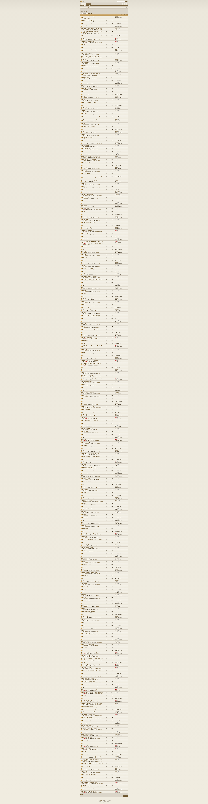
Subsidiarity (85, 605)
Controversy (85, 586)
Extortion (85, 583)
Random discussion (99, 195)
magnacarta (85, 26)
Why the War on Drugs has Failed (89, 343)
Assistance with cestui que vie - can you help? (91, 156)
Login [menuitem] (124, 4)
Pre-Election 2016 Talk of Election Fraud (90, 420)
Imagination (85, 80)
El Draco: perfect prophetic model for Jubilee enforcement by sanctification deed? (91, 50)
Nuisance (85, 334)
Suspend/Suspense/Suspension (89, 309)
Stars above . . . (86, 128)
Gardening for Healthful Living (88, 725)
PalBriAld (85, 181)
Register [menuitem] (126, 4)
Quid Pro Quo (85, 431)
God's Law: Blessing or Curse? (88, 633)
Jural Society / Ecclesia (99, 26)
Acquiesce (85, 580)
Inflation (84, 301)
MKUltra (84, 751)
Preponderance (86, 62)
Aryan (84, 200)
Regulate (84, 290)
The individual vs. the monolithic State (90, 673)
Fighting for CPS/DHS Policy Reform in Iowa (91, 56)
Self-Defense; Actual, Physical (98, 676)
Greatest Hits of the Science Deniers (89, 459)
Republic (84, 260)
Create (84, 254)
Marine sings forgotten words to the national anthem (93, 766)
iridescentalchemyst (86, 57)
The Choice (85, 417)
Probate (84, 323)
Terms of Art (97, 54)
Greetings (85, 164)
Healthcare (97, 78)
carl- (116, 164)
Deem (84, 622)
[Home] (82, 1)
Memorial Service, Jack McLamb (89, 714)
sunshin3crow (86, 29)
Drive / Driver (85, 497)
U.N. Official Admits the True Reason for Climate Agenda (92, 364)
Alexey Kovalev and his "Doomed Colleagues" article (93, 378)
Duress (84, 511)
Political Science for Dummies (88, 428)
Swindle (84, 304)
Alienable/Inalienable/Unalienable (89, 295)
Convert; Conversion (87, 569)
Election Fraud (97, 21)
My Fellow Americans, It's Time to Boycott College (92, 664)
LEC (84, 223)
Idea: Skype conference (87, 500)
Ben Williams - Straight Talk (88, 268)
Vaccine (84, 85)
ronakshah (85, 321)
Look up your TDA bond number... (89, 392)
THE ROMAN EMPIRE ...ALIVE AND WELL (90, 70)
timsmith (85, 545)
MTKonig (85, 51)
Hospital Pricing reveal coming (89, 126)
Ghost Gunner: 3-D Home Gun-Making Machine (92, 670)
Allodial (84, 594)
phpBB (101, 800)
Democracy (85, 257)
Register (89, 5)
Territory (84, 627)
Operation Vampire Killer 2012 (89, 742)
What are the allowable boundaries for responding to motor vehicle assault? (93, 36)
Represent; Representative (88, 381)
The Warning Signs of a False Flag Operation (91, 315)
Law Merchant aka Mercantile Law (89, 387)
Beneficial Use (85, 238)
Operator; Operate (86, 478)
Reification (85, 536)
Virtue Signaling (86, 357)
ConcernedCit (86, 501)
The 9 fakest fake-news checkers (89, 337)
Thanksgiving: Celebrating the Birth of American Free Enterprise (93, 242)
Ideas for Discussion (87, 785)
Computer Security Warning (88, 706)
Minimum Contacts (86, 558)
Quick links (82, 4)
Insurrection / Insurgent (87, 88)
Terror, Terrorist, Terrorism (88, 547)
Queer (84, 82)
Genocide (85, 205)
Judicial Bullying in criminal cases (89, 68)
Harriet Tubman (86, 191)
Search (82, 5)
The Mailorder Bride (87, 461)
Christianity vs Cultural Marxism (89, 681)
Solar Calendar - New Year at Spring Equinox (91, 329)
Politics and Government (98, 45)
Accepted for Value (86, 389)
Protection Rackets (86, 616)
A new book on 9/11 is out (88, 734)
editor (85, 39)
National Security (86, 233)
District (84, 503)
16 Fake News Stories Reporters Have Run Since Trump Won (93, 346)
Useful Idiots (85, 91)
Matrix (84, 96)
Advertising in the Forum (87, 667)
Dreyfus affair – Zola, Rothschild (89, 189)
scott (84, 769)
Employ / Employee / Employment (89, 508)
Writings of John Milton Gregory (89, 644)
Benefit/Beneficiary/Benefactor (89, 611)
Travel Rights (97, 33)
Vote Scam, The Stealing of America (89, 467)
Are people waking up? (87, 737)
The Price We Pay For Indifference (89, 578)
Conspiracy (85, 186)
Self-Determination (86, 409)
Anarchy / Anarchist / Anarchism (89, 298)
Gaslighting (85, 170)
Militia (84, 65)
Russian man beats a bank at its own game (91, 453)
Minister (84, 312)
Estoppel (84, 436)
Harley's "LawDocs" (86, 173)
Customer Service (86, 38)
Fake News (96, 338)
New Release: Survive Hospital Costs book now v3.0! (93, 692)
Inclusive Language (86, 162)
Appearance (85, 517)
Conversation (85, 282)
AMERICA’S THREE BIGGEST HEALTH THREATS (91, 678)
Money (84, 403)
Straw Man (85, 372)
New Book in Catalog (87, 731)
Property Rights (97, 121)
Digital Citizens (86, 208)
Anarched (116, 213)
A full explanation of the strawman (89, 159)
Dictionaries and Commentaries (89, 614)
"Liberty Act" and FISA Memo (88, 227)
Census (84, 123)
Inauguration (85, 384)
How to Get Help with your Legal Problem (91, 533)
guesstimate (86, 390)
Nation (84, 262)
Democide (85, 236)
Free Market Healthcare (87, 213)
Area (84, 630)
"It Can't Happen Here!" (87, 754)
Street (84, 352)
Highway (84, 483)
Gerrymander (85, 225)
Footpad (85, 17)
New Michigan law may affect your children (91, 686)
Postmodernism (86, 145)
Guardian (85, 45)
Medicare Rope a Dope (87, 77)
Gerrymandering (86, 423)
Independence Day (86, 684)
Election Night (85, 414)
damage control (86, 729)
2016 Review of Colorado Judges (89, 439)
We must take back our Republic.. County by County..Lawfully (91, 74)
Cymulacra (85, 78)
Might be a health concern (88, 194)
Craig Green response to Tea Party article (90, 709)
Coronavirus (85, 107)
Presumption (85, 591)
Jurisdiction (85, 369)
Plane (84, 608)
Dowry (84, 99)
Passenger (85, 349)
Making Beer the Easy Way (88, 700)
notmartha (85, 54)
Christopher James (86, 47)
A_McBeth (116, 128)
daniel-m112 (85, 33)
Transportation (86, 492)
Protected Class (86, 197)
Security (96, 228)
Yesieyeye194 (86, 192)
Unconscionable (86, 528)
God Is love (85, 318)
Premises (85, 284)
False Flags (97, 316)
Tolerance (85, 113)
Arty (102, 801)
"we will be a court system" (88, 25)
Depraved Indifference (87, 53)
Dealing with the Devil (87, 472)
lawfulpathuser (86, 735)
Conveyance (85, 489)
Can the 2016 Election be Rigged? (89, 470)
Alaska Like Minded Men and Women (90, 728)
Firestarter (85, 21)
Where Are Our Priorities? (88, 697)
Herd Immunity (86, 93)
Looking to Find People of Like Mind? (90, 782)
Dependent (85, 542)
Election (84, 464)
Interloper (85, 555)
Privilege (84, 202)
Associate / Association (87, 355)
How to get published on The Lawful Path (91, 652)
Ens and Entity (85, 519)
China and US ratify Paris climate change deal (91, 456)
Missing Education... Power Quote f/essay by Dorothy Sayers (93, 117)
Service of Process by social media (89, 447)
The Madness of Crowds (87, 638)
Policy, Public (85, 445)
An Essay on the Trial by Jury (88, 412)
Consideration (85, 575)
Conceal (84, 619)
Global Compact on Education (88, 148)
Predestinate (85, 151)
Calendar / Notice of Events (99, 501)
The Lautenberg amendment (88, 777)
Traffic (84, 495)
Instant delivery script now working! (90, 720)
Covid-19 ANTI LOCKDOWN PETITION (90, 102)
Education (95, 75)
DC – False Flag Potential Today (89, 307)
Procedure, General (99, 29)
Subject (84, 561)
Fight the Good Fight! (87, 641)
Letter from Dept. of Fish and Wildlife (90, 481)
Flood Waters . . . (86, 131)
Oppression (85, 340)
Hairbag (84, 134)
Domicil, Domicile (86, 553)
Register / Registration (87, 211)
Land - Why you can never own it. (89, 167)
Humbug (84, 183)
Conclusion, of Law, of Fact (88, 442)
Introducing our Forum (87, 748)
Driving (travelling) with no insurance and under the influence (92, 32)
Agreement (85, 597)
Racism (84, 695)
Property (84, 625)
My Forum (85, 771)
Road (84, 434)
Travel (84, 475)
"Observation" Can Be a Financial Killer (90, 689)
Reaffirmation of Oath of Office (89, 788)
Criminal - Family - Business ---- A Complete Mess (92, 28)
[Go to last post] (118, 20)
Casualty (84, 251)
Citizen (84, 450)
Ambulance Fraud (86, 600)
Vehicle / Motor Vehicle (87, 486)
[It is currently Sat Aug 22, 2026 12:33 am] (126, 7)
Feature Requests (86, 740)
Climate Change (97, 361)
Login (85, 5)
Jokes (97, 132)
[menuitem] (122, 4)
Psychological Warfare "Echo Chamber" (90, 649)
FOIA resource (86, 366)
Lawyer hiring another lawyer (88, 320)
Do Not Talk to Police (87, 675)
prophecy (85, 775)
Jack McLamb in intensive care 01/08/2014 (91, 722)
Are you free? (85, 153)
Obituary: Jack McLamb (87, 717)
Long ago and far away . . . (88, 137)
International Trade (86, 400)
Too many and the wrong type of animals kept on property (92, 120)
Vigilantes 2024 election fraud (88, 20)
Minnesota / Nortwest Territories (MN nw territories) (93, 763)
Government (85, 248)
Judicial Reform (97, 440)
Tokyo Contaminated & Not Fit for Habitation (91, 662)
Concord (84, 287)
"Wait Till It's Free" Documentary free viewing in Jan (92, 539)
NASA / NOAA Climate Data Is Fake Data (90, 360)
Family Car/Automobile (87, 271)
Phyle (84, 265)
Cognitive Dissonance (87, 564)
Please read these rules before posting (90, 791)
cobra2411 (85, 121)
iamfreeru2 (86, 712)
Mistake (84, 525)
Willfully (84, 514)
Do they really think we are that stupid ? (90, 774)
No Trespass (85, 636)
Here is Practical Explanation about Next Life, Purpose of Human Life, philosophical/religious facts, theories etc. (93, 177)
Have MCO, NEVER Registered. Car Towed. (91, 23)
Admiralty (85, 395)
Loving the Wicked (86, 142)
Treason (84, 293)
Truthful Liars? (86, 398)
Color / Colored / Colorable (88, 530)
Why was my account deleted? (88, 41)
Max (116, 765)
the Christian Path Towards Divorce (89, 16)
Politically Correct (86, 566)
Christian (85, 59)
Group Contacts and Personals (99, 783)
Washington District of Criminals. (89, 222)
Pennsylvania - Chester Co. (88, 375)
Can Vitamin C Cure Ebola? (88, 655)
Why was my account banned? (88, 230)
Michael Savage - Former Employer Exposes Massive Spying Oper (93, 760)
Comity (84, 589)
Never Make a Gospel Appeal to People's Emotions (92, 756)
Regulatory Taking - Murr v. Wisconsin (90, 276)
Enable (84, 506)
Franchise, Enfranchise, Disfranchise (90, 572)
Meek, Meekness (86, 216)
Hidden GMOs (86, 647)
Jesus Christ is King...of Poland (88, 406)
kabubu (85, 540)
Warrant (84, 110)
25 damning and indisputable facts (89, 711)
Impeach (84, 140)
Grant (84, 522)
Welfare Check (86, 273)
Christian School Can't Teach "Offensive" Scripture (92, 279)
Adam (85, 154)
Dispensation (85, 219)
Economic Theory (86, 425)
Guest (84, 331)
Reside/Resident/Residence (88, 602)
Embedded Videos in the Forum (89, 246)
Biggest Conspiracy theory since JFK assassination (92, 703)
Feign (84, 550)
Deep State (85, 326)
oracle (85, 415)
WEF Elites (85, 44)
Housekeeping (86, 745)
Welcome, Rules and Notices (98, 39)
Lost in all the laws (86, 544)
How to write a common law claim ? (90, 180)
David (85, 71)
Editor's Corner (97, 653)
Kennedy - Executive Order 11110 (89, 779)
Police (84, 105)
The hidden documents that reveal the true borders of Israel (93, 659)
